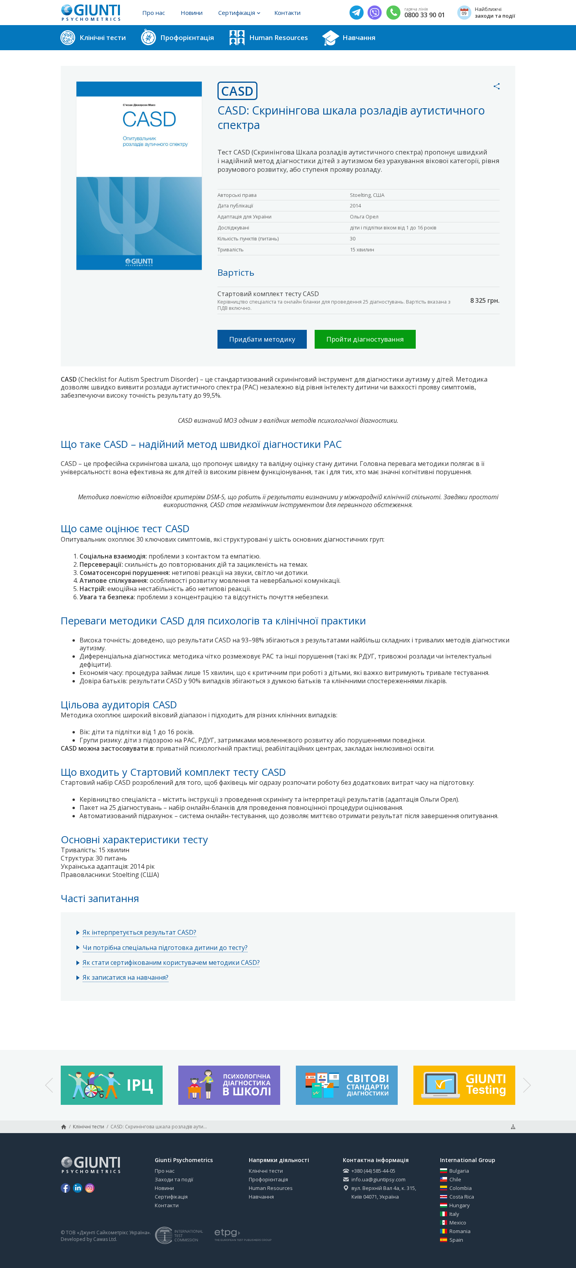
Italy (454, 1213)
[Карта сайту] (513, 1127)
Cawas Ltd (104, 1239)
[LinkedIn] (77, 1188)
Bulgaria (459, 1170)
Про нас (153, 12)
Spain (456, 1239)
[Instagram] (89, 1188)
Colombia (460, 1188)
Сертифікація (236, 12)
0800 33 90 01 (424, 15)
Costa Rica (461, 1196)
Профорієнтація (268, 1179)
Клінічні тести (88, 1126)
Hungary (459, 1205)
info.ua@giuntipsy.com (378, 1179)
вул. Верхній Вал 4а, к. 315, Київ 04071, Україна (383, 1192)
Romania (460, 1231)
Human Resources (271, 1188)
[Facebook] (65, 1188)
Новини (192, 12)
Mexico (457, 1222)
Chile (455, 1179)
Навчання (261, 1196)
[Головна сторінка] (64, 1127)
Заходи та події (174, 1179)
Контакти (287, 12)
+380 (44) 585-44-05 (373, 1170)
